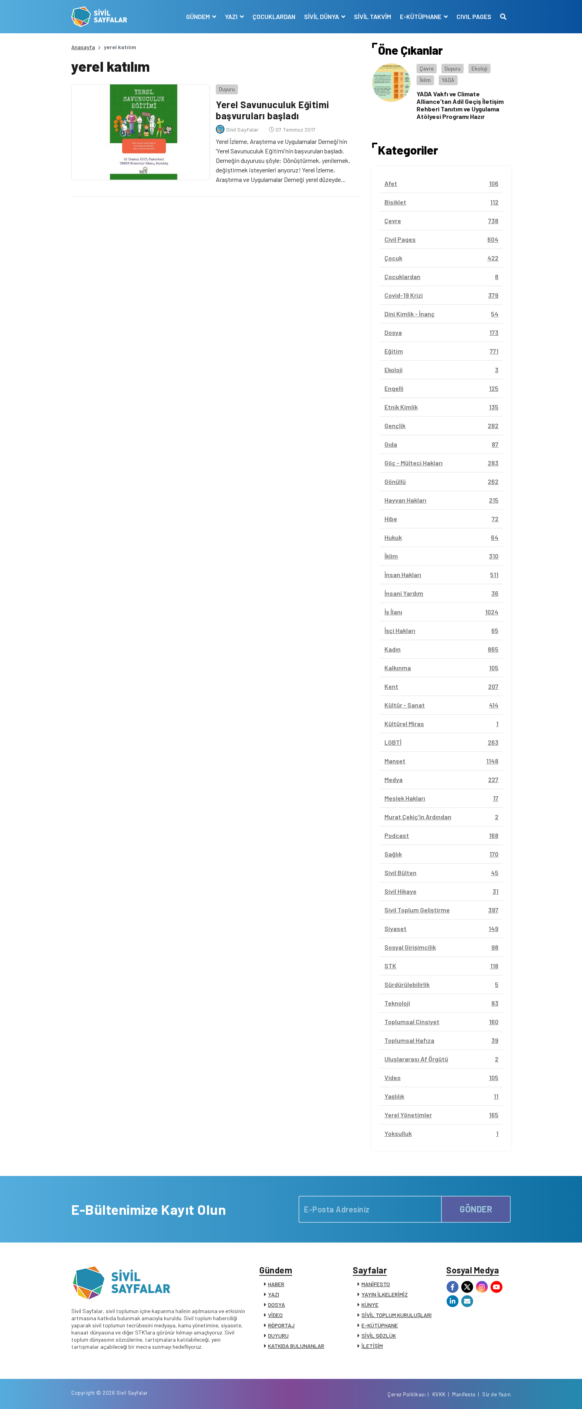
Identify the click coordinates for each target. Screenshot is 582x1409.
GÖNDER (476, 1209)
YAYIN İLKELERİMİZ (384, 1294)
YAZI (273, 1294)
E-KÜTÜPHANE (379, 1325)
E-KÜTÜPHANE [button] (421, 16)
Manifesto (464, 1394)
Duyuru (227, 89)
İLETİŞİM (372, 1345)
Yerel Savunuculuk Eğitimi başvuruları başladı (272, 110)
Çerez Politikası (407, 1394)
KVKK (439, 1394)
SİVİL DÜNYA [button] (322, 16)
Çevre (427, 68)
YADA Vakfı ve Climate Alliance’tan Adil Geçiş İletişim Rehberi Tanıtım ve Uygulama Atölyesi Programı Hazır (460, 105)
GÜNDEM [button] (198, 16)
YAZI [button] (232, 16)
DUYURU (278, 1335)
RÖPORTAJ (281, 1325)
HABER (276, 1284)
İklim (425, 79)
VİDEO (275, 1314)
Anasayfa (83, 47)
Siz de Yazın (496, 1394)
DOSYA (276, 1304)
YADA (448, 79)
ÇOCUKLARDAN (274, 16)
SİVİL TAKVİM (372, 16)
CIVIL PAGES (473, 16)
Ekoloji (479, 68)
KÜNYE (369, 1304)
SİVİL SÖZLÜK (378, 1335)
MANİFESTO (375, 1284)
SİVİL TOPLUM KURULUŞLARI (396, 1314)
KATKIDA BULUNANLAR (296, 1345)
